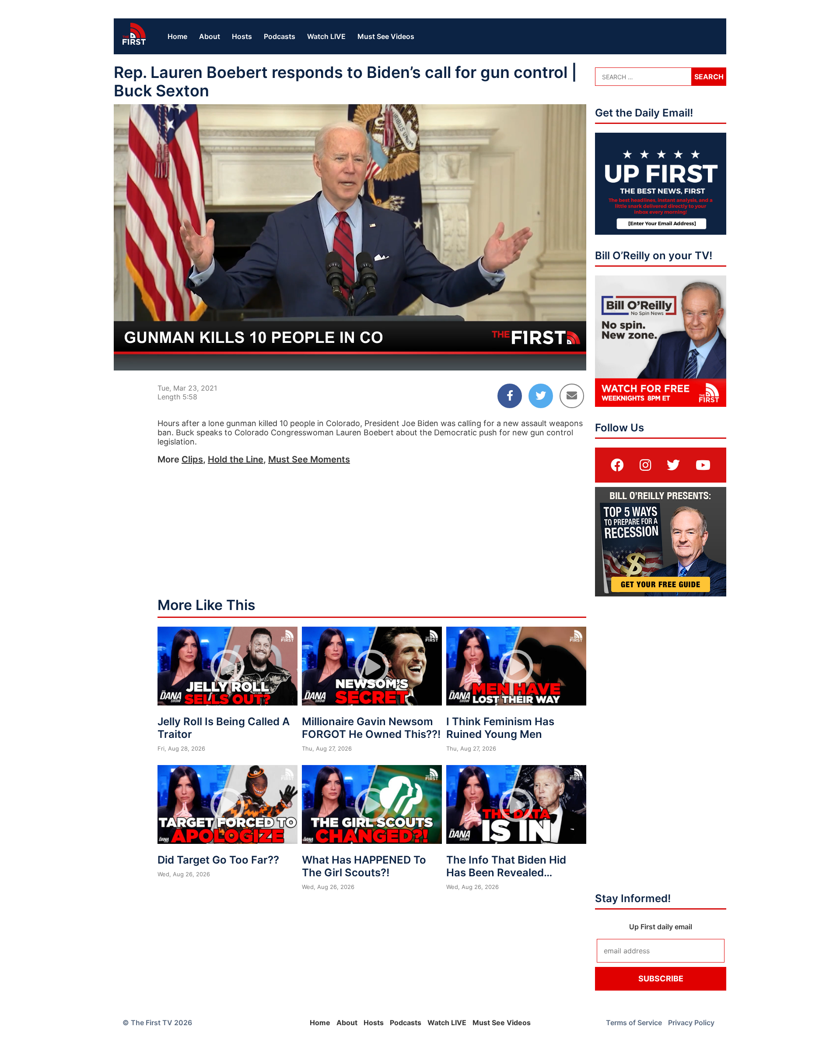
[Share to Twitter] (540, 396)
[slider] (350, 342)
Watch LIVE (326, 36)
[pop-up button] (558, 356)
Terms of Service (634, 1022)
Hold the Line (235, 459)
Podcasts (279, 36)
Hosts (242, 36)
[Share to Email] (572, 396)
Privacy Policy (691, 1022)
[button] (352, 239)
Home (177, 36)
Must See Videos (385, 36)
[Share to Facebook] (509, 396)
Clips (192, 459)
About (209, 36)
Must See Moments (309, 459)
